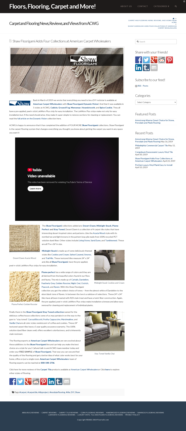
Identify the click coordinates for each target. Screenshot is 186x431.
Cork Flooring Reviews (92, 413)
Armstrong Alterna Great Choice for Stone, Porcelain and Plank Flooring (154, 121)
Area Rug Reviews (30, 413)
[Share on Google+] (28, 381)
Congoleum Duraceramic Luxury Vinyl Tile (154, 152)
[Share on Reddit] (35, 381)
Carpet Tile (45, 369)
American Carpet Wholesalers (47, 104)
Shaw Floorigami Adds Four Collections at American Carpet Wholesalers (152, 27)
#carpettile (32, 392)
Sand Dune (96, 240)
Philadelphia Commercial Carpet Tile (151, 145)
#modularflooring (57, 392)
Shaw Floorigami (38, 344)
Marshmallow (67, 319)
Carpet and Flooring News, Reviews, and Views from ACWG (152, 21)
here (107, 369)
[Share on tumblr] (59, 381)
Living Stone (84, 240)
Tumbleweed (111, 240)
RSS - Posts (143, 85)
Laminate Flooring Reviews (61, 415)
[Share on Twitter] (20, 381)
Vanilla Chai (14, 323)
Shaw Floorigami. (43, 351)
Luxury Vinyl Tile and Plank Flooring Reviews (100, 415)
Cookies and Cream (60, 254)
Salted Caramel (76, 254)
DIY (72, 392)
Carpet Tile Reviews (68, 413)
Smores (87, 254)
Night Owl (75, 283)
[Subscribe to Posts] (136, 85)
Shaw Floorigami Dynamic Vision (82, 104)
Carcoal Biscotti (35, 319)
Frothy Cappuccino (51, 319)
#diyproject (43, 392)
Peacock (45, 287)
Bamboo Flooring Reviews (151, 413)
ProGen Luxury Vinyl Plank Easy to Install (153, 165)
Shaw (77, 392)
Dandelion (83, 279)
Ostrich (84, 283)
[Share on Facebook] (12, 381)
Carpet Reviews (49, 413)
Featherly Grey (48, 283)
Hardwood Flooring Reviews (120, 413)
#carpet (23, 392)
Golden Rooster (63, 283)
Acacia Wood (99, 233)
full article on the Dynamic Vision (32, 118)
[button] (183, 3)
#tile (68, 392)
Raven (57, 287)
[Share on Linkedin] (51, 381)
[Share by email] (66, 381)
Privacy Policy (132, 415)
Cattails (74, 279)
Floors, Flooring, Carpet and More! (52, 6)
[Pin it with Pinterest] (43, 381)
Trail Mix (49, 258)
